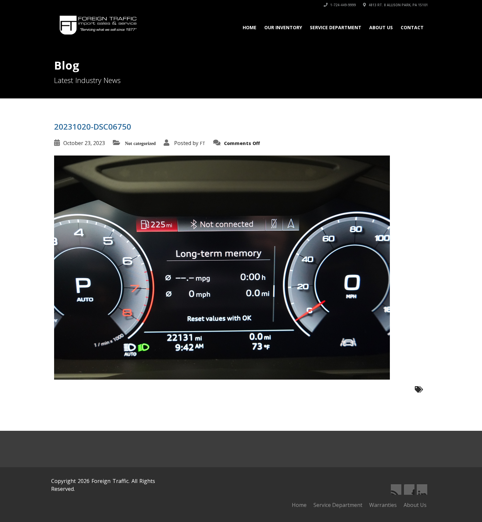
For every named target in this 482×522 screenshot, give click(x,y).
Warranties (383, 505)
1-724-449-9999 (342, 5)
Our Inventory (283, 27)
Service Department (335, 27)
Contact (412, 27)
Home (249, 27)
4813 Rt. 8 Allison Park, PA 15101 (398, 5)
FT (202, 143)
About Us (381, 27)
